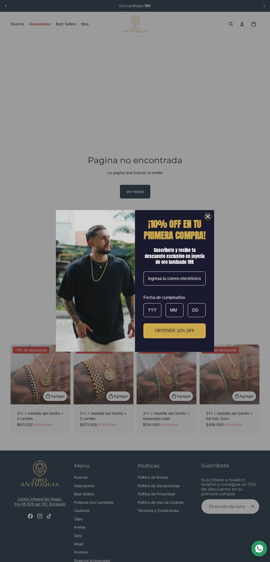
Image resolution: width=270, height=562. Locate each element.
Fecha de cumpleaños (164, 297)
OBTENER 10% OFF (175, 330)
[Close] (207, 216)
